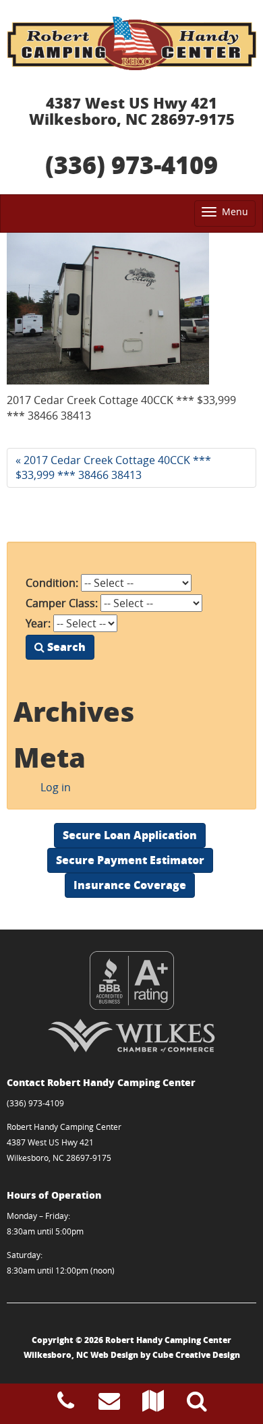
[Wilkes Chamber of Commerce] (131, 1035)
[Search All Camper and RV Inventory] (197, 1404)
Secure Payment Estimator (130, 859)
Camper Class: (62, 603)
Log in (55, 787)
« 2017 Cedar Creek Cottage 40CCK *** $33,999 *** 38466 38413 (113, 468)
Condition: (52, 582)
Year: (38, 623)
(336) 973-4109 (131, 164)
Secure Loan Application (130, 835)
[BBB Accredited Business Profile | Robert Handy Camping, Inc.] (131, 980)
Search (65, 646)
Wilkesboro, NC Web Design (81, 1355)
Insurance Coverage (130, 884)
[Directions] (153, 1404)
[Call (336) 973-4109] (65, 1404)
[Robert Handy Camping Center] (131, 43)
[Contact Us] (109, 1404)
